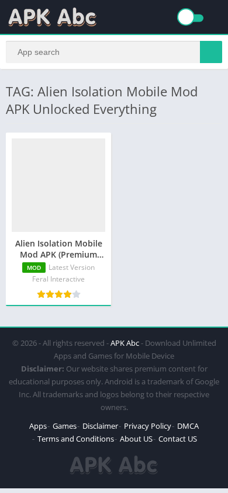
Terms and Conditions (75, 438)
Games (65, 426)
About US (136, 438)
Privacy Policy (147, 426)
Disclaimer (100, 426)
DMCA (188, 426)
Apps (38, 426)
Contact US (177, 438)
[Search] (211, 52)
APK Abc (124, 343)
